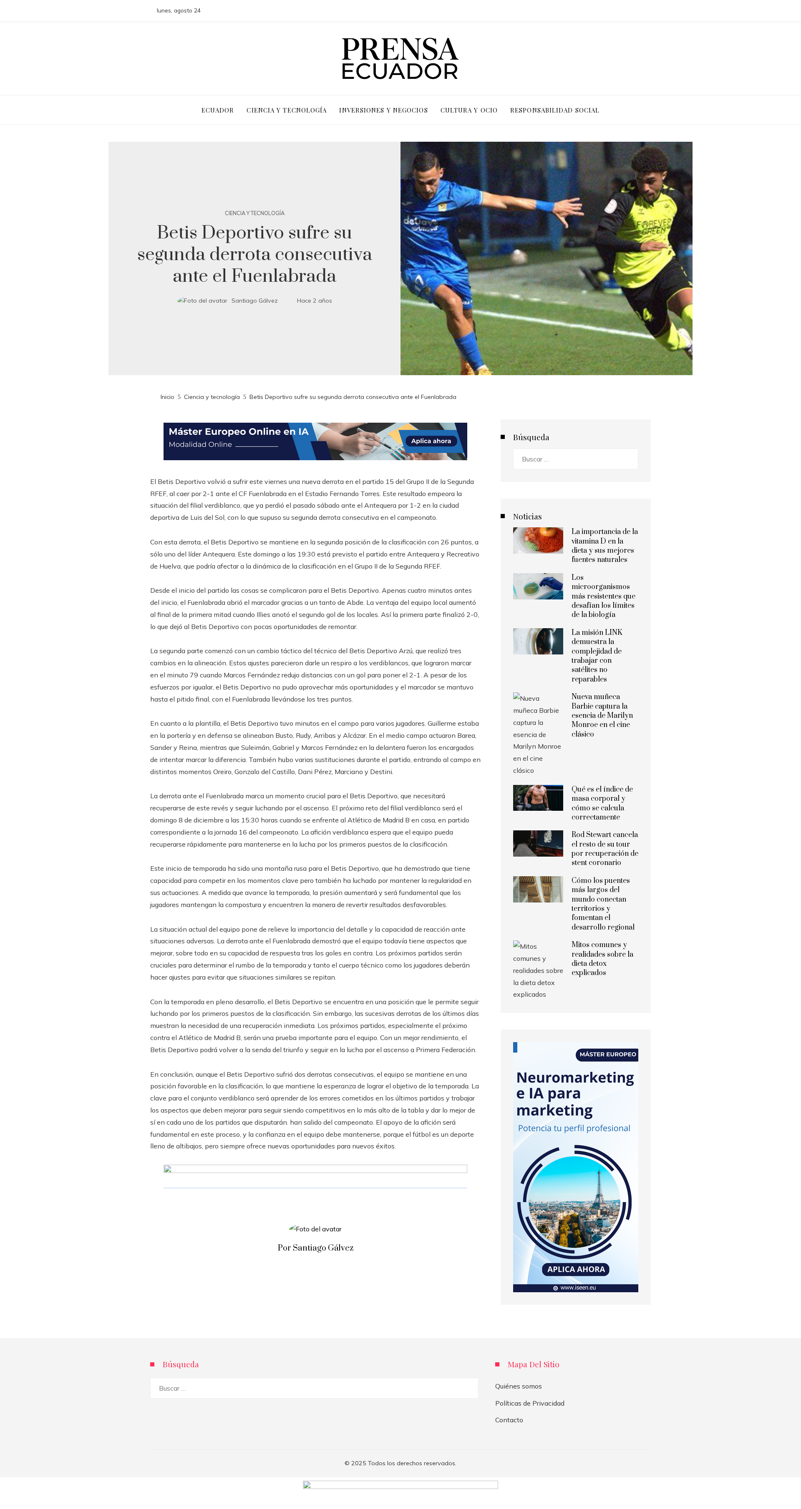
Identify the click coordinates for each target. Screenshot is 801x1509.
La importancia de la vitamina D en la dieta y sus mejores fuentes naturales (605, 545)
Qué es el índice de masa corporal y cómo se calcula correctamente (602, 803)
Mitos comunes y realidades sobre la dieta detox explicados (602, 959)
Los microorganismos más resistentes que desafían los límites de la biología (603, 596)
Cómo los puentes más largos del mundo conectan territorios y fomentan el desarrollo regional (603, 904)
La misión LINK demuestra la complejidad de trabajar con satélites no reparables (597, 656)
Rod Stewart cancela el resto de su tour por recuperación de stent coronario (605, 848)
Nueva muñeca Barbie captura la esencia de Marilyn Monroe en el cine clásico (602, 715)
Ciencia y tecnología (255, 213)
